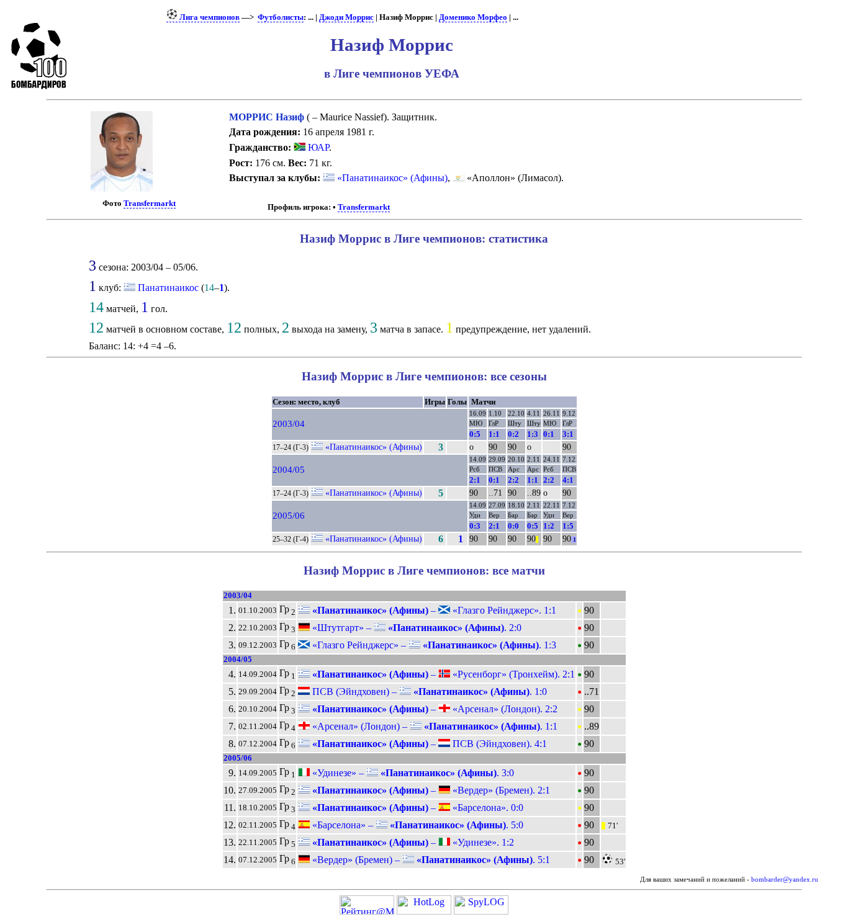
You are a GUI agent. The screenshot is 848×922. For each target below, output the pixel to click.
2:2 (513, 480)
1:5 (568, 525)
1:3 (532, 434)
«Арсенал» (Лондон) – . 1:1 (433, 726)
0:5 (474, 434)
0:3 (474, 525)
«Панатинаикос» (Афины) (391, 177)
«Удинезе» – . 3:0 (412, 773)
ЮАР (317, 147)
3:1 (568, 434)
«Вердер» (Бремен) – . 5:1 (430, 859)
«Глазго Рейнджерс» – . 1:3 (433, 645)
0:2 (513, 434)
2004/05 (289, 470)
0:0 (513, 525)
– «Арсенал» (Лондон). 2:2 (433, 709)
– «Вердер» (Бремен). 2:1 (430, 790)
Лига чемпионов (209, 17)
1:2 (548, 525)
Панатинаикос (168, 287)
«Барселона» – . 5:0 (416, 825)
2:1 (474, 480)
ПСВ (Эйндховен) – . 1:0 (428, 691)
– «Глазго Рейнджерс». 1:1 (433, 610)
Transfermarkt (150, 203)
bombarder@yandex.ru (784, 879)
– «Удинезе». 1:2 (412, 842)
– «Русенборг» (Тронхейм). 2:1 (442, 674)
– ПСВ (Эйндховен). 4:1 (428, 743)
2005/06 (289, 516)
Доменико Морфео (473, 17)
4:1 (568, 480)
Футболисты (281, 17)
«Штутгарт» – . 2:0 (415, 627)
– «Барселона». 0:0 (416, 807)
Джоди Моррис (346, 17)
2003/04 (289, 424)
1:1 (494, 434)
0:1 (548, 434)
